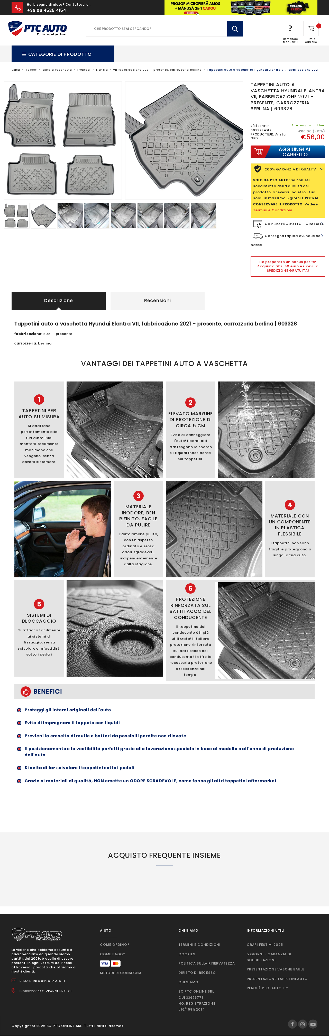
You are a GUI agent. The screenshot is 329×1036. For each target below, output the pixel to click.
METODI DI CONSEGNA (120, 972)
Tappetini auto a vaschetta (48, 70)
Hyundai (84, 70)
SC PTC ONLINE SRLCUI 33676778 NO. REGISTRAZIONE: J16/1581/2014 (197, 1000)
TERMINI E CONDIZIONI (199, 944)
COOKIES (186, 954)
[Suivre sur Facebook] (292, 1024)
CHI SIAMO (188, 982)
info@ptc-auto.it (49, 981)
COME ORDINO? (115, 944)
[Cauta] (235, 29)
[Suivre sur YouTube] (312, 1024)
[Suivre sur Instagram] (302, 1024)
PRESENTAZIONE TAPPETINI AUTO (277, 978)
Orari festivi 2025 (265, 944)
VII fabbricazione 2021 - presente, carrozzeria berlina (157, 70)
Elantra (102, 70)
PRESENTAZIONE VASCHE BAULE (275, 969)
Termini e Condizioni (273, 210)
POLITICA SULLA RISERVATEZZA (206, 963)
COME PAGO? (112, 954)
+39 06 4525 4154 (46, 10)
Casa (16, 70)
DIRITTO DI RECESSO (197, 972)
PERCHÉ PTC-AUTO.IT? (267, 988)
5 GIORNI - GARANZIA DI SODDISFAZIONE (269, 957)
